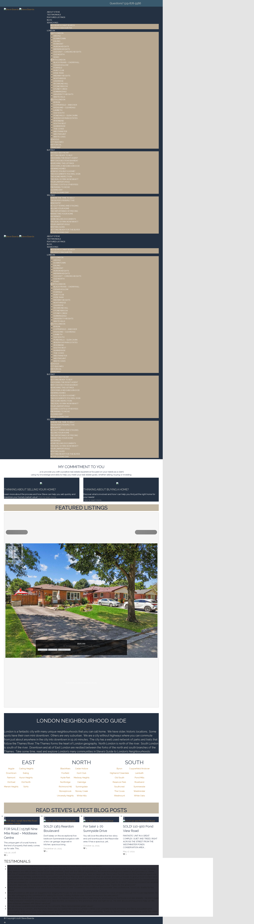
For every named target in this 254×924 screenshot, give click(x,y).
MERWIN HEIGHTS (62, 49)
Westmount (119, 795)
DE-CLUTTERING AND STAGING (64, 206)
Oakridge (81, 782)
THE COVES (59, 129)
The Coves (119, 791)
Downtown (11, 773)
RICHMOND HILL (61, 83)
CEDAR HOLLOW (61, 65)
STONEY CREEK (60, 89)
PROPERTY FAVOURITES (61, 28)
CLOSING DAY (56, 190)
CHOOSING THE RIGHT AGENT (64, 158)
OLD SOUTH (59, 113)
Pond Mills (139, 777)
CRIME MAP (55, 147)
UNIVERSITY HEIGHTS (63, 94)
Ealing (26, 773)
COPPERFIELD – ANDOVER (65, 105)
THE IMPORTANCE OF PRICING (64, 211)
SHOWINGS (55, 216)
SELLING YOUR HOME (59, 208)
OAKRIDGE (59, 81)
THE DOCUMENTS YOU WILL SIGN (65, 174)
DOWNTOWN (60, 38)
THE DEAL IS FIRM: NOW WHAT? (64, 179)
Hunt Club (81, 773)
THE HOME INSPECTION (61, 176)
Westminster (139, 791)
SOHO (56, 57)
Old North (26, 782)
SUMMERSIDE (59, 126)
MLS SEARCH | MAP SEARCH (62, 25)
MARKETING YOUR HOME (61, 213)
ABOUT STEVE (53, 12)
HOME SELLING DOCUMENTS (63, 219)
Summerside (139, 786)
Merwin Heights (11, 786)
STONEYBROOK (61, 86)
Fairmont (11, 777)
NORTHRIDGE (60, 78)
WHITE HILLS (59, 97)
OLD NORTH (59, 54)
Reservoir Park (119, 782)
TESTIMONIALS (54, 14)
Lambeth (139, 773)
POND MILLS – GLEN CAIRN (65, 115)
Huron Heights (26, 777)
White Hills (82, 795)
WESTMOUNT (60, 134)
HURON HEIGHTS (61, 46)
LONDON (51, 30)
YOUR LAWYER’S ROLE (60, 182)
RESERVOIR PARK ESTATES (66, 118)
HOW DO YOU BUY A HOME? (62, 171)
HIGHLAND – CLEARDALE (65, 107)
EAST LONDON (56, 33)
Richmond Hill (65, 786)
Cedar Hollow (81, 768)
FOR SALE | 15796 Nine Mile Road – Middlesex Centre (20, 833)
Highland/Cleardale (119, 773)
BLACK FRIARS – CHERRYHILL (66, 62)
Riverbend (139, 782)
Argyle (11, 768)
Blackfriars (65, 768)
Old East (11, 782)
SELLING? (51, 195)
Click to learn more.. (47, 497)
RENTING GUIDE (57, 227)
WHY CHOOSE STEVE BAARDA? (64, 160)
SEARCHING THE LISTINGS (62, 163)
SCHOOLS (54, 139)
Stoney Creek (81, 791)
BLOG (49, 20)
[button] (16, 532)
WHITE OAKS (59, 137)
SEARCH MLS (52, 22)
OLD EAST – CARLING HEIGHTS (67, 52)
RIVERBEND (59, 121)
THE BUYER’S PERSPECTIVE (62, 200)
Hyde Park (65, 777)
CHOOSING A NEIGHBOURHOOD (65, 166)
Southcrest (119, 786)
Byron (119, 768)
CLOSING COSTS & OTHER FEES (64, 184)
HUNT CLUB (59, 70)
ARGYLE (57, 36)
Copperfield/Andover (139, 768)
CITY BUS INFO (57, 142)
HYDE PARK (59, 73)
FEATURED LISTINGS (56, 17)
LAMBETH (58, 110)
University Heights (65, 795)
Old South (119, 777)
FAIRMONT (58, 44)
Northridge (65, 782)
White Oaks (139, 795)
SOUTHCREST (60, 123)
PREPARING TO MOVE (60, 187)
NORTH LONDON (57, 60)
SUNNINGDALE (60, 91)
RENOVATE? (55, 203)
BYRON (57, 102)
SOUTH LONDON (57, 99)
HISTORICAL (56, 144)
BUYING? (51, 150)
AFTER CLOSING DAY (59, 192)
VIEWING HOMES (58, 168)
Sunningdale (82, 786)
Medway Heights (81, 777)
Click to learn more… (92, 500)
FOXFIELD (58, 67)
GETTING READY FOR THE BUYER (65, 229)
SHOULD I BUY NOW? (59, 152)
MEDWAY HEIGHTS (62, 75)
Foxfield (65, 773)
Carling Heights (26, 768)
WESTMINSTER (60, 131)
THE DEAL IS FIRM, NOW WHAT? (64, 221)
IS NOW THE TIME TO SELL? (62, 198)
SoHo (26, 786)
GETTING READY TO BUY (61, 155)
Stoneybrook (65, 791)
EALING (57, 41)
